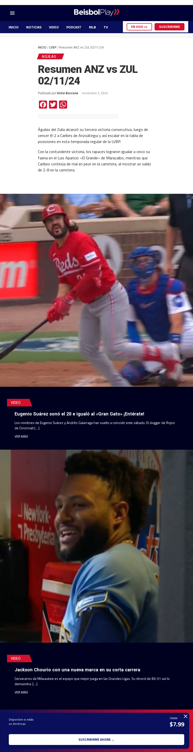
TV (106, 27)
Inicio (42, 47)
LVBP (52, 47)
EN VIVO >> (139, 26)
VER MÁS (21, 436)
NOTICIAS (33, 27)
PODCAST (73, 27)
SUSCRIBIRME (169, 26)
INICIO (14, 27)
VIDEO (54, 27)
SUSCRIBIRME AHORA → (96, 739)
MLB (92, 27)
